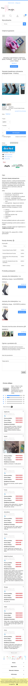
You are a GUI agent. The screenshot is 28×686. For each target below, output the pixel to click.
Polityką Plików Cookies (10, 681)
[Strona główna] (14, 8)
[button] (3, 16)
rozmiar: (4, 125)
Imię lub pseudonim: (7, 355)
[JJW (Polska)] (8, 148)
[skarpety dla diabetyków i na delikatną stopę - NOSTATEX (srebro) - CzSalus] (8, 314)
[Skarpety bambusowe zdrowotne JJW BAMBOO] (8, 334)
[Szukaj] (24, 23)
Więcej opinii (14, 652)
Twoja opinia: (5, 361)
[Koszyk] (24, 16)
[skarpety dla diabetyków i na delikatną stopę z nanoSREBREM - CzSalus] (8, 289)
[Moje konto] (17, 16)
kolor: (3, 118)
